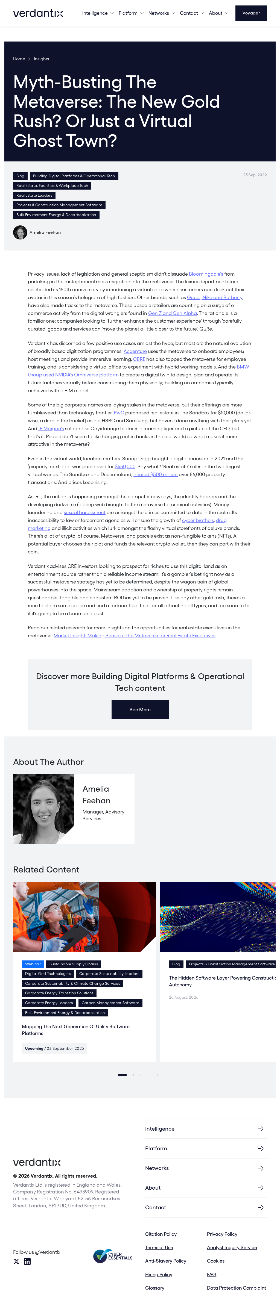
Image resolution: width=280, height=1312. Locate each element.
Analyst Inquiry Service (232, 1247)
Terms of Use (159, 1247)
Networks (157, 1168)
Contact (189, 13)
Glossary (154, 1288)
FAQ (211, 1274)
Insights (41, 59)
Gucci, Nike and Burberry (214, 297)
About (215, 13)
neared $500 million (155, 474)
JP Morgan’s (51, 428)
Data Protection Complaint (236, 1288)
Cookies (215, 1261)
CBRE (139, 359)
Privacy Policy (222, 1234)
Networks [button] (158, 13)
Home (19, 59)
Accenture (135, 351)
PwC (119, 412)
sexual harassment (85, 512)
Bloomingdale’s (206, 274)
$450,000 (125, 466)
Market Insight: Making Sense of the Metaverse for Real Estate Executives (134, 635)
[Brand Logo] (38, 13)
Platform (128, 13)
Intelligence (95, 13)
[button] (122, 1075)
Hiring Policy (158, 1274)
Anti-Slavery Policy (165, 1261)
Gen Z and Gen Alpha (172, 313)
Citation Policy (161, 1234)
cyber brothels (198, 520)
